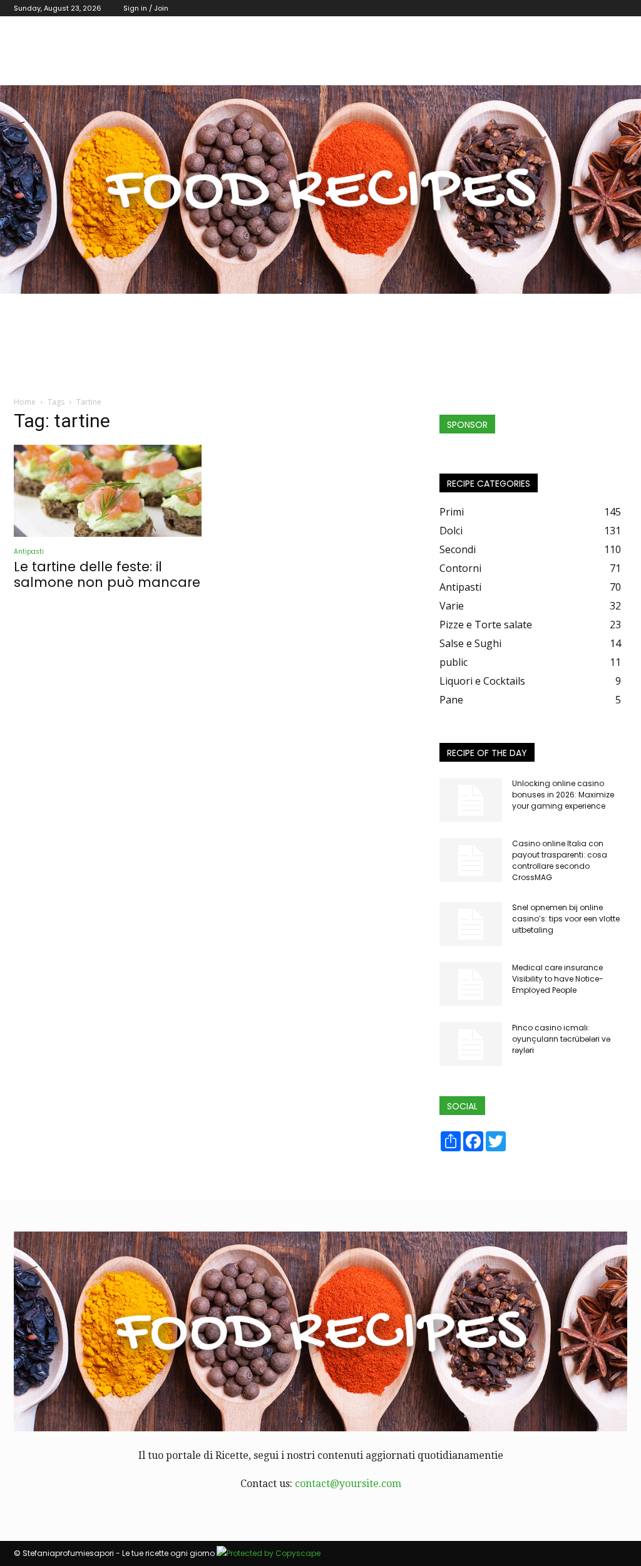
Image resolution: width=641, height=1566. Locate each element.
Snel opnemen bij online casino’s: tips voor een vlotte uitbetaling (566, 918)
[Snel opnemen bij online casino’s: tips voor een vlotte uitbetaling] (470, 924)
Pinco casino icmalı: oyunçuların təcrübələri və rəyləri (561, 1038)
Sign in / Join (145, 8)
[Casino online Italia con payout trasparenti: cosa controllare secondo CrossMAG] (470, 860)
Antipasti (29, 551)
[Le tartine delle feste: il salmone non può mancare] (108, 491)
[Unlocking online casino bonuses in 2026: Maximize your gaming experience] (470, 800)
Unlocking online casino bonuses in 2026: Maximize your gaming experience (563, 794)
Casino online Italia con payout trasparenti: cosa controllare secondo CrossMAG (559, 860)
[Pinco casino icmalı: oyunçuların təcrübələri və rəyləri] (470, 1044)
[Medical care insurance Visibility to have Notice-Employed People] (470, 984)
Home (25, 402)
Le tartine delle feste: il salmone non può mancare (107, 574)
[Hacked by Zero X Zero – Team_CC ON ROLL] (320, 189)
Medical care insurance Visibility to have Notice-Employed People (557, 978)
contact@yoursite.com (348, 1484)
